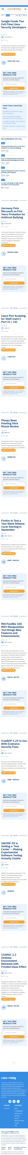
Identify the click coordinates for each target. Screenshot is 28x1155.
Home (2, 15)
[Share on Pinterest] (24, 15)
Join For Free (14, 88)
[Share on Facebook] (19, 15)
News (8, 15)
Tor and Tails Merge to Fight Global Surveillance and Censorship (12, 184)
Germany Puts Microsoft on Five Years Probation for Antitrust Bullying (13, 147)
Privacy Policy (15, 94)
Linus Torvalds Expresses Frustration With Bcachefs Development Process (12, 159)
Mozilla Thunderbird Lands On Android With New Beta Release (13, 171)
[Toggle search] (25, 9)
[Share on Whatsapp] (26, 15)
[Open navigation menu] (3, 9)
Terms (8, 94)
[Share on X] (21, 15)
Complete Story (7, 54)
